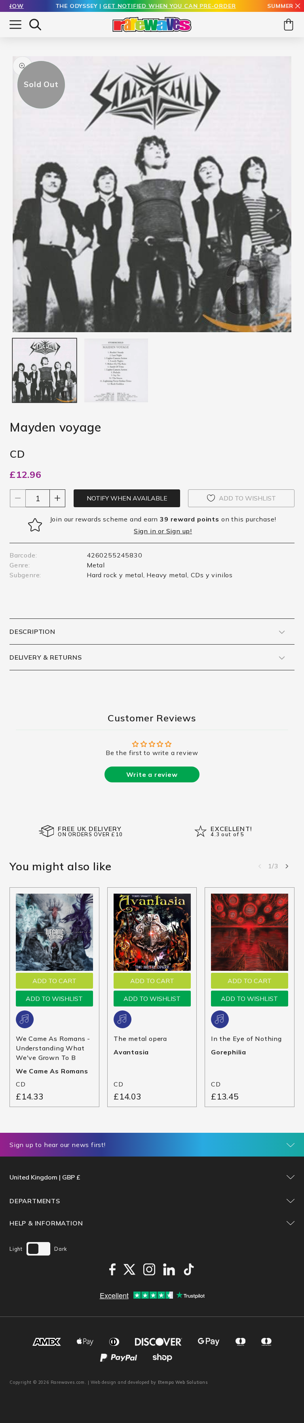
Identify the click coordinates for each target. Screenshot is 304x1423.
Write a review (151, 774)
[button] (35, 24)
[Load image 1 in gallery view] (44, 370)
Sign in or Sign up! (163, 531)
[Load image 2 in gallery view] (116, 370)
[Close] (297, 7)
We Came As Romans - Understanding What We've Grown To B (53, 1048)
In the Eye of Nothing (246, 1039)
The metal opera (140, 1039)
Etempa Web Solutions (183, 1382)
